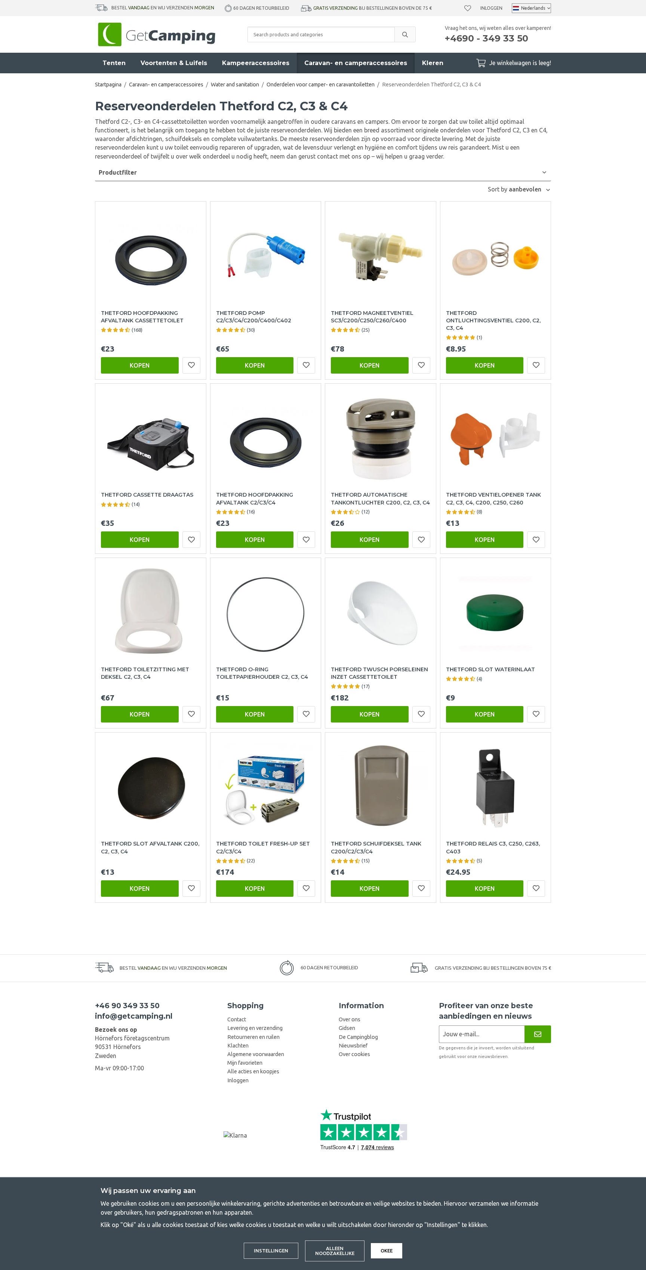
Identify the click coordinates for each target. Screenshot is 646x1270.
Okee (387, 1250)
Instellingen (271, 1250)
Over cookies (354, 1054)
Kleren (432, 63)
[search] (404, 34)
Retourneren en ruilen (253, 1037)
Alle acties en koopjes (253, 1071)
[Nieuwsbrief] (538, 1034)
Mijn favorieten (244, 1063)
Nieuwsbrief (353, 1046)
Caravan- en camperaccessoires (355, 63)
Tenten (114, 63)
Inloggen (491, 8)
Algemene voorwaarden (255, 1054)
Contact (236, 1019)
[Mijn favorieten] (467, 8)
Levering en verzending (255, 1028)
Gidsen (347, 1028)
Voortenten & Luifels (174, 63)
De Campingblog (358, 1037)
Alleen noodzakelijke (334, 1251)
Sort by (498, 189)
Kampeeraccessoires (255, 63)
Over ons (349, 1019)
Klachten (238, 1046)
